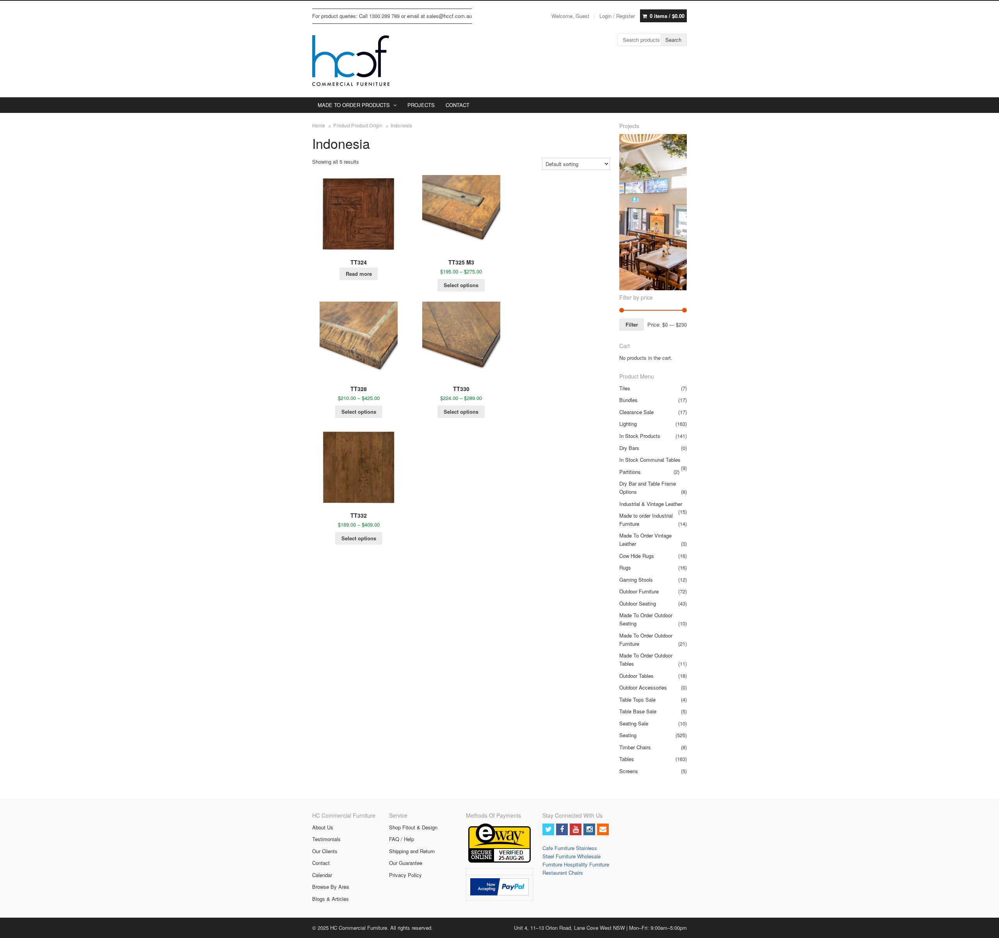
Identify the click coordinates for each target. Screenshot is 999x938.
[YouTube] (575, 829)
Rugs (625, 567)
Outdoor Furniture (639, 591)
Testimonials (326, 839)
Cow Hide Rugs (636, 555)
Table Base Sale (637, 711)
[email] (603, 829)
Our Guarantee (405, 863)
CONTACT (457, 105)
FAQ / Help (401, 839)
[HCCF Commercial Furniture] (350, 60)
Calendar (322, 875)
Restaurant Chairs (562, 872)
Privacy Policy (405, 875)
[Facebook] (562, 829)
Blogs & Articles (330, 898)
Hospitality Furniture (586, 864)
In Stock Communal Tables (650, 459)
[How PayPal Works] (499, 893)
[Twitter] (548, 829)
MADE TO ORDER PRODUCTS (354, 105)
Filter (632, 324)
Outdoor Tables (636, 675)
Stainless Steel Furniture (569, 852)
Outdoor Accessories (643, 687)
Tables (626, 759)
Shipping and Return (412, 851)
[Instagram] (589, 829)
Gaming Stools (636, 579)
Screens (628, 771)
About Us (322, 827)
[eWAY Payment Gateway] (499, 860)
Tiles (624, 388)
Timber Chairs (635, 747)
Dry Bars (629, 448)
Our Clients (325, 851)
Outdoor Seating (637, 603)
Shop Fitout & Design (413, 827)
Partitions (630, 471)
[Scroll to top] (984, 927)
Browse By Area (330, 886)
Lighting (628, 423)
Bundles (628, 400)
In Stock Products (639, 436)
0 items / (667, 16)
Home (318, 125)
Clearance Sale (636, 412)
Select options (461, 285)
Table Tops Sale (637, 699)
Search (673, 39)
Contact (321, 863)
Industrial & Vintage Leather (650, 503)
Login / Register (617, 16)
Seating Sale (633, 723)
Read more (359, 273)
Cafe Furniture (559, 848)
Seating (627, 735)
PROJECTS (421, 105)
